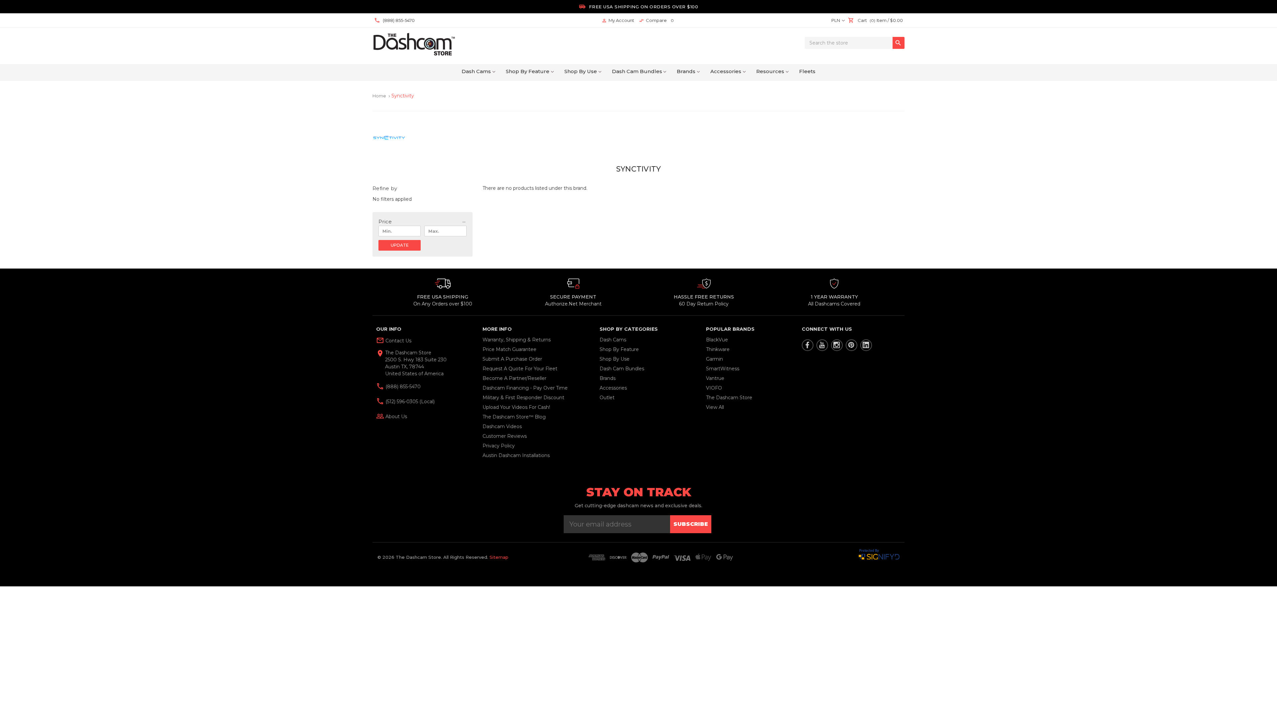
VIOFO (714, 388)
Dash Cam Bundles (637, 71)
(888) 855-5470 (402, 387)
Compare (656, 20)
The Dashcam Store (729, 398)
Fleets (807, 71)
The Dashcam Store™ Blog (514, 417)
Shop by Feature (527, 71)
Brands (686, 71)
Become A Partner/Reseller (514, 378)
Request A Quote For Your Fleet (520, 369)
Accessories (725, 71)
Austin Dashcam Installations (516, 455)
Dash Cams (476, 71)
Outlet (607, 398)
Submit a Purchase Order (512, 359)
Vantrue (715, 378)
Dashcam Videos (502, 426)
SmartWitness (722, 369)
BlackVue (717, 340)
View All (715, 407)
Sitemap (499, 557)
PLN (836, 20)
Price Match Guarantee (509, 349)
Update (400, 245)
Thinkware (718, 349)
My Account (618, 20)
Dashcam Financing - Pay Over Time (525, 388)
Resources (770, 71)
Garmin (714, 359)
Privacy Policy (499, 446)
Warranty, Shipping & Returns (517, 340)
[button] (422, 222)
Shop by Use (580, 71)
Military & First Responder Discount (523, 398)
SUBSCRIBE (690, 524)
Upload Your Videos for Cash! (516, 407)
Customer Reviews (505, 436)
